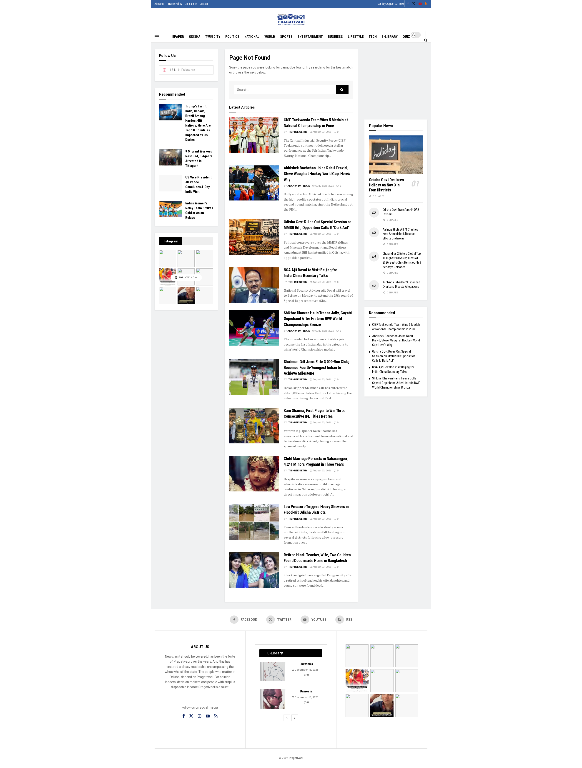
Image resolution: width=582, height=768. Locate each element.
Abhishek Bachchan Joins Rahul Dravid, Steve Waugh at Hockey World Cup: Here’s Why (317, 173)
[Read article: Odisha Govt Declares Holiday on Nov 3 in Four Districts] (396, 154)
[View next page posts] (294, 718)
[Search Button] (425, 40)
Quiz (406, 37)
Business (335, 37)
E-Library (390, 37)
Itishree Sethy (297, 131)
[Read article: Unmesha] (273, 699)
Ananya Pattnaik (299, 185)
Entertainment (310, 37)
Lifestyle (356, 37)
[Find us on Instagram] (199, 716)
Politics (232, 37)
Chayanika (306, 664)
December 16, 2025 (306, 669)
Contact (204, 3)
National (251, 37)
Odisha (194, 37)
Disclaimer (191, 3)
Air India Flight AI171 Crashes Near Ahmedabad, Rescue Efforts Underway (400, 234)
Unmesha (306, 691)
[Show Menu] (157, 36)
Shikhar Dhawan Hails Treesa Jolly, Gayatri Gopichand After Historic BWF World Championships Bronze (318, 318)
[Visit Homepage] (291, 19)
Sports (286, 37)
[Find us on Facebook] (408, 4)
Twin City (212, 37)
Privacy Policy (174, 3)
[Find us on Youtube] (420, 4)
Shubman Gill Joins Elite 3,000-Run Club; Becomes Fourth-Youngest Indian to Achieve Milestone (316, 367)
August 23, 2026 (321, 131)
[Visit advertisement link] (396, 81)
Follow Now (187, 277)
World (269, 37)
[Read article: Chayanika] (273, 672)
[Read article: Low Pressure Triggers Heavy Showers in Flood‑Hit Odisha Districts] (254, 521)
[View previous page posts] (286, 718)
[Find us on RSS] (426, 4)
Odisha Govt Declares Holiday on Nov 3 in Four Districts (386, 184)
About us (159, 3)
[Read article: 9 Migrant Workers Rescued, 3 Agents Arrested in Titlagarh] (170, 157)
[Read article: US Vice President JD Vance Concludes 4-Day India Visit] (170, 183)
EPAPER (178, 37)
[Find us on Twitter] (413, 4)
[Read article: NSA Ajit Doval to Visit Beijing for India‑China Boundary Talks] (254, 285)
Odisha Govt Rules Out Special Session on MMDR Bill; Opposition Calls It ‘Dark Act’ (394, 356)
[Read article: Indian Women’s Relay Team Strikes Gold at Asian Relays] (170, 209)
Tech (373, 37)
